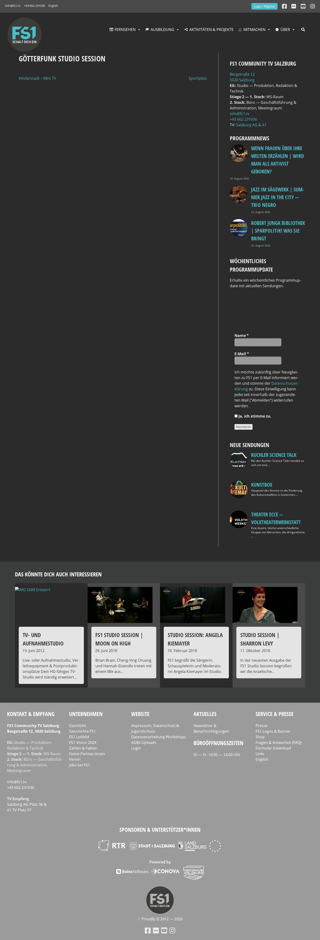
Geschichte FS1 (82, 731)
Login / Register (264, 6)
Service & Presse (275, 714)
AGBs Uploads (143, 742)
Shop (260, 736)
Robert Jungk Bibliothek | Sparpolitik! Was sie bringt (278, 230)
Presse (262, 725)
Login (136, 748)
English (53, 6)
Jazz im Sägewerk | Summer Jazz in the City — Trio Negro (277, 197)
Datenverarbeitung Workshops (158, 736)
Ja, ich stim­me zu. (255, 416)
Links (260, 753)
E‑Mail (241, 353)
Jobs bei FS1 (79, 765)
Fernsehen (125, 29)
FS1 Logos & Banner (273, 731)
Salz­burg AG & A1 (251, 124)
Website (140, 714)
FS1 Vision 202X (82, 742)
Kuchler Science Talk (273, 454)
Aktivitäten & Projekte (211, 29)
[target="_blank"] (312, 6)
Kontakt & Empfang (31, 714)
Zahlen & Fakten (83, 748)
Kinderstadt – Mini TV (37, 78)
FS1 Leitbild (79, 736)
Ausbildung (162, 29)
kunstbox (261, 484)
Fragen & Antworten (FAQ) (278, 742)
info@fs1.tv (13, 6)
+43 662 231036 (34, 6)
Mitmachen (254, 29)
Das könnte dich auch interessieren (58, 574)
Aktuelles (204, 714)
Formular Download (273, 748)
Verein (75, 759)
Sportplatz (198, 78)
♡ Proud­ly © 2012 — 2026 (160, 918)
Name (241, 335)
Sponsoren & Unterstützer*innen (160, 829)
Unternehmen (86, 714)
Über (285, 29)
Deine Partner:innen (87, 753)
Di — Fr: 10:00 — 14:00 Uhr (216, 754)
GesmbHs (77, 725)
